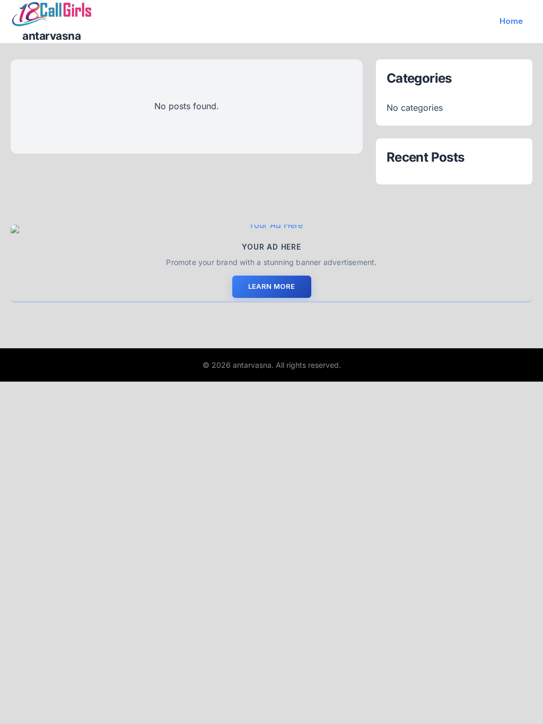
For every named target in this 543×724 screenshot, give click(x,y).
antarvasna (51, 35)
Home (511, 21)
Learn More (271, 286)
